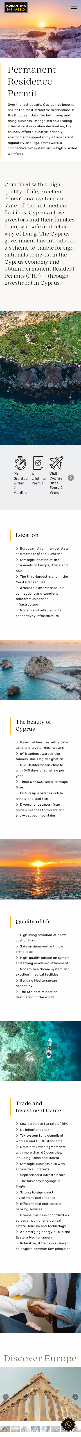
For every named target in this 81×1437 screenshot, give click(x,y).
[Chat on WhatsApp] (68, 1424)
